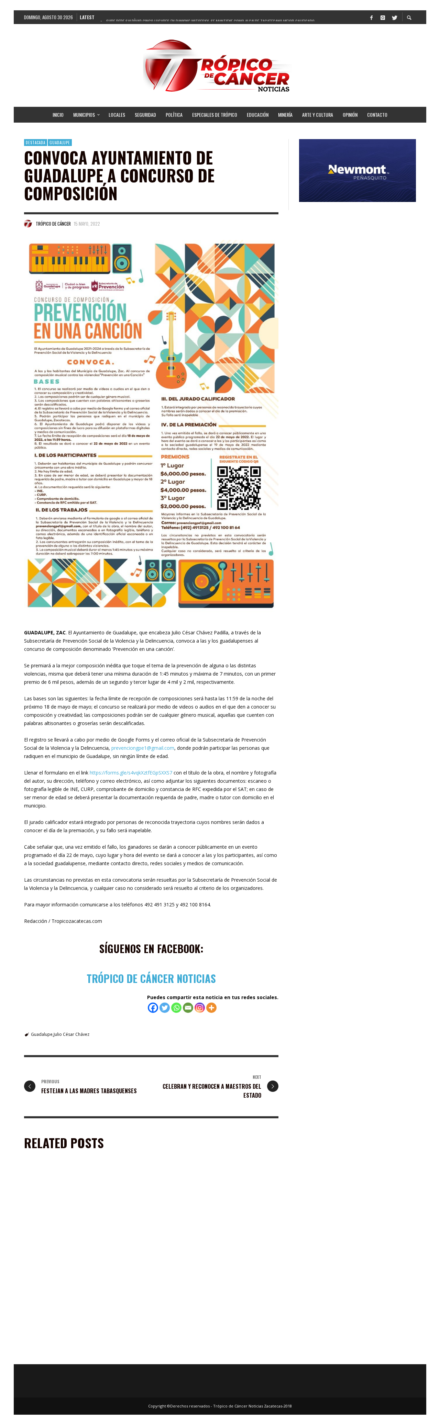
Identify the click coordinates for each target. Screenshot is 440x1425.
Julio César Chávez (71, 1034)
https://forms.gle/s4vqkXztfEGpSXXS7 (131, 772)
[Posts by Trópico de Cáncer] (28, 223)
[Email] (188, 1008)
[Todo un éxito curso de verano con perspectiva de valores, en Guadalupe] (74, 1310)
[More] (211, 1008)
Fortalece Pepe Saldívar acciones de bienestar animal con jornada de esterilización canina (211, 1258)
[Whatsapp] (176, 1008)
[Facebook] (371, 17)
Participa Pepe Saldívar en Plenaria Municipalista (83, 1255)
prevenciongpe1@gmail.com (142, 748)
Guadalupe (60, 142)
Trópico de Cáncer (53, 223)
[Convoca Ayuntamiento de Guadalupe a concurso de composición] (151, 426)
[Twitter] (394, 17)
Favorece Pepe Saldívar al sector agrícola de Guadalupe (210, 1354)
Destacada (35, 142)
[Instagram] (382, 17)
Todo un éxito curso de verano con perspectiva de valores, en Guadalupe (83, 1354)
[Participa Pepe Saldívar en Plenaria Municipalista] (74, 1214)
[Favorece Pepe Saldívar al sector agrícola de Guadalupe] (207, 1310)
